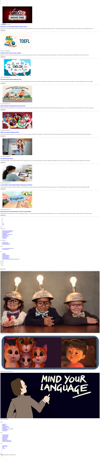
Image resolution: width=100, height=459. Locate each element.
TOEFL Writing (5, 256)
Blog (3, 447)
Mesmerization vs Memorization (6, 371)
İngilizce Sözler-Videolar (7, 231)
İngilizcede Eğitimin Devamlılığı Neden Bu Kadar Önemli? (12, 105)
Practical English (6, 232)
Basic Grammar (5, 249)
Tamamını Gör (3, 30)
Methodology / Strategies (7, 234)
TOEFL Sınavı (4, 446)
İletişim (3, 425)
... (2, 222)
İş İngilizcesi (4, 438)
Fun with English (6, 244)
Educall (4, 237)
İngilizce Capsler (6, 243)
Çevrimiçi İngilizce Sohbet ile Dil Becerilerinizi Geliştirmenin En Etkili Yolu (16, 184)
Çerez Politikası (5, 429)
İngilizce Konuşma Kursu (6, 440)
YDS (3, 253)
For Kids (4, 238)
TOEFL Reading (5, 258)
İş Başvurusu (4, 430)
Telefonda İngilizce (5, 434)
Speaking (4, 233)
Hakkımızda (4, 424)
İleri (3, 224)
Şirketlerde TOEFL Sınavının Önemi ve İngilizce (10, 52)
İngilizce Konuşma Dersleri (7, 441)
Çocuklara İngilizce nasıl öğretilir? (7, 333)
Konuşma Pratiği (5, 435)
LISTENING (5, 235)
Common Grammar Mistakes (8, 248)
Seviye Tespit (4, 445)
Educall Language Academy (7, 230)
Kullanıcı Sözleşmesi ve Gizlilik (7, 428)
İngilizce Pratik (4, 439)
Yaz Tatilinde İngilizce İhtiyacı (6, 158)
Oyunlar (3, 448)
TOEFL (4, 254)
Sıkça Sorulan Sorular (6, 426)
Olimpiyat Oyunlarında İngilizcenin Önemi (9, 132)
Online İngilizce (5, 436)
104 (3, 223)
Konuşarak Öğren (5, 437)
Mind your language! (4, 418)
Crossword (5, 242)
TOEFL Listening (6, 257)
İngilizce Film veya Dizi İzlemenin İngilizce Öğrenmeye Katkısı (13, 26)
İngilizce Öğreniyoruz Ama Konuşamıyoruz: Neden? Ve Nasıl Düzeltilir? (15, 211)
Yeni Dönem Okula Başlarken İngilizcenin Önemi (10, 79)
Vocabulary (5, 236)
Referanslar (4, 427)
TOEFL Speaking (6, 255)
